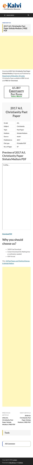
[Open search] (28, 15)
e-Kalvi (15, 460)
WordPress (12, 462)
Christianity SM (6, 22)
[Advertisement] (16, 52)
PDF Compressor (10, 443)
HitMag (20, 462)
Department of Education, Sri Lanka (13, 76)
